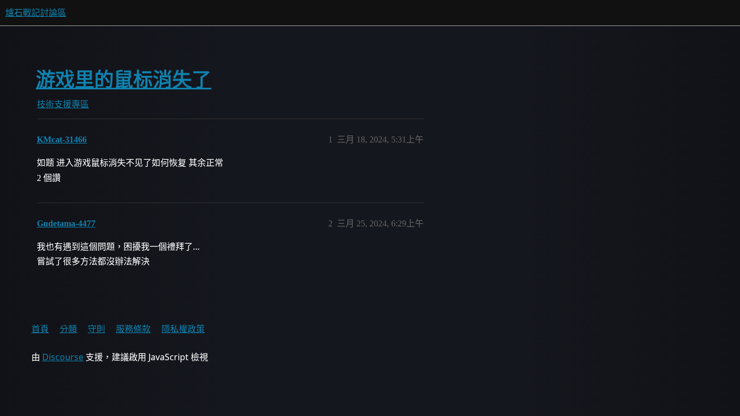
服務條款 (133, 329)
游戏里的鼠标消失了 (123, 80)
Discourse (62, 357)
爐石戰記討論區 (35, 12)
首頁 (40, 329)
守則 (96, 329)
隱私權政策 (183, 329)
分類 (68, 329)
